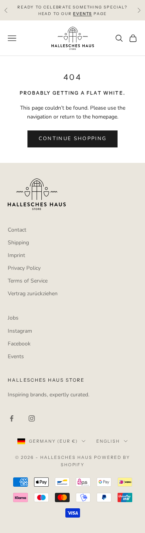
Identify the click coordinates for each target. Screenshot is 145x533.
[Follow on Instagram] (32, 418)
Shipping (18, 242)
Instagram (20, 331)
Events (16, 356)
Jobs (13, 317)
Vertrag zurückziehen (33, 293)
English (108, 441)
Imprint (16, 255)
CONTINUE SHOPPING (73, 138)
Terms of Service (28, 280)
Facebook (19, 343)
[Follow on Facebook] (11, 418)
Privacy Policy (24, 268)
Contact (17, 230)
